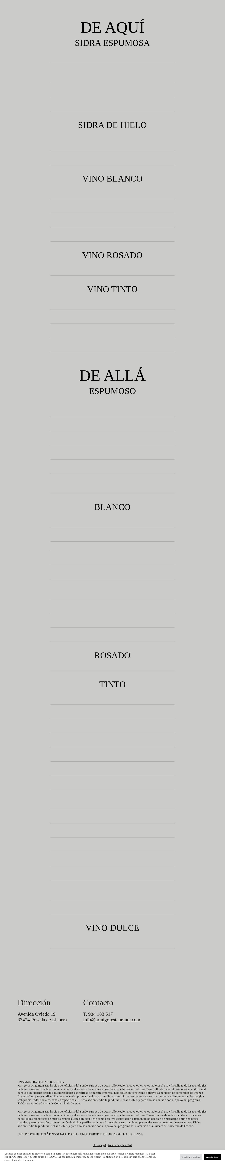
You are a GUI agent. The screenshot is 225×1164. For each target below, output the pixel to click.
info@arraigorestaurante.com (111, 1019)
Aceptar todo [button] (212, 1157)
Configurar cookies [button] (191, 1157)
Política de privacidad (120, 1145)
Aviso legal (99, 1145)
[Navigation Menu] (7, 5)
